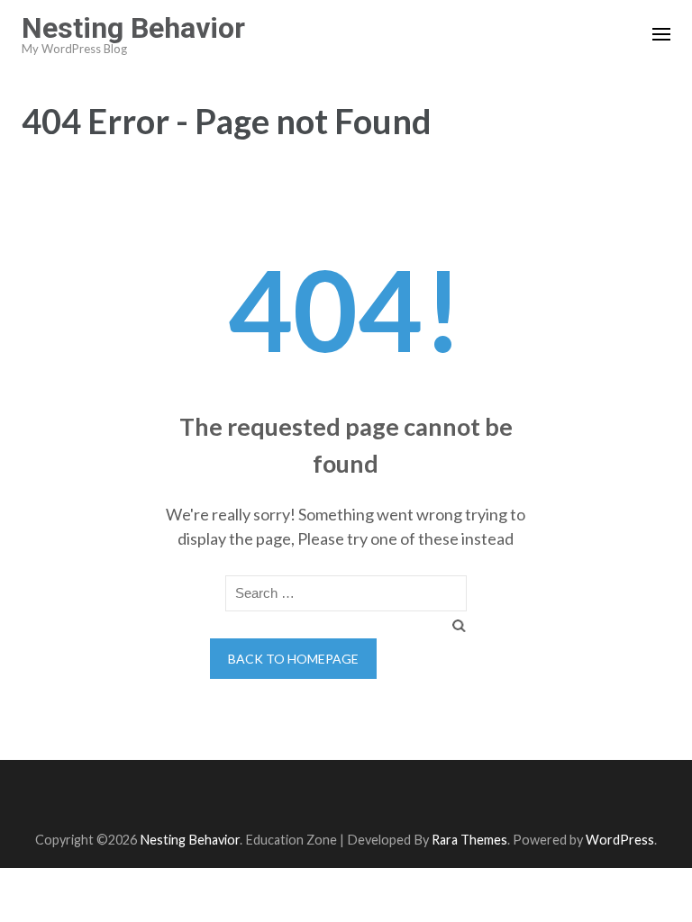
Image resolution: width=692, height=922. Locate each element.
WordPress (620, 839)
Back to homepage (293, 658)
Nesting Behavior (133, 28)
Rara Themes (469, 839)
